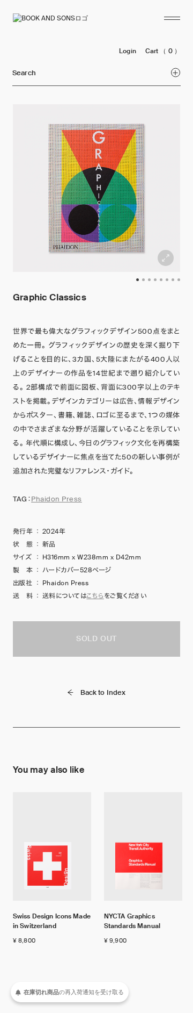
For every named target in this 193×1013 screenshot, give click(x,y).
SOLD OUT (96, 638)
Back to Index (103, 692)
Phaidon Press (56, 499)
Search (24, 72)
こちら (94, 596)
